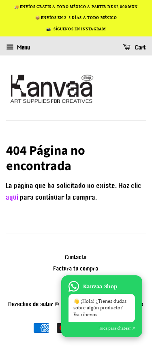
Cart (140, 47)
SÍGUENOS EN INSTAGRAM (80, 29)
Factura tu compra (76, 268)
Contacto (76, 256)
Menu (23, 47)
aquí (12, 197)
